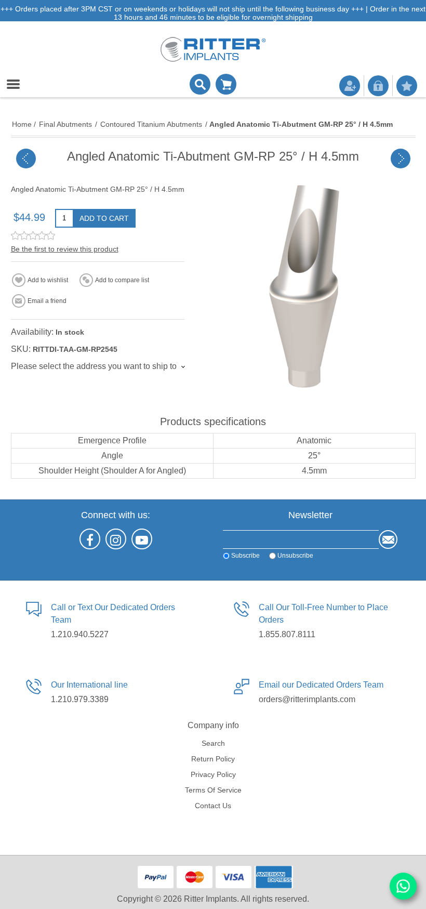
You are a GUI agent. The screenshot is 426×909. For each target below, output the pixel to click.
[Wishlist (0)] (406, 85)
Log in (378, 85)
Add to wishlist (48, 280)
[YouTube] (141, 539)
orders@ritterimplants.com (307, 699)
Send (388, 539)
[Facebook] (89, 539)
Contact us (213, 805)
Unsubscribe (295, 555)
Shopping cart (226, 84)
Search (213, 743)
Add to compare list (122, 280)
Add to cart (104, 218)
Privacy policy (213, 774)
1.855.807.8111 (287, 634)
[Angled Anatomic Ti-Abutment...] (26, 158)
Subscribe (245, 555)
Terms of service (213, 790)
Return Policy (213, 759)
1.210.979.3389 (80, 699)
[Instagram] (115, 539)
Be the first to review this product (64, 249)
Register (349, 85)
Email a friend (47, 301)
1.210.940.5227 (80, 634)
